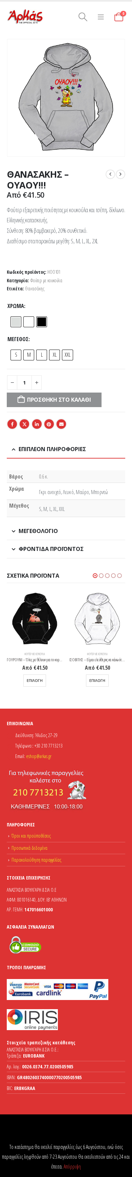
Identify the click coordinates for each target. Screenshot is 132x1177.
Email (61, 424)
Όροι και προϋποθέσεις (31, 835)
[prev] (110, 174)
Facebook (12, 424)
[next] (120, 174)
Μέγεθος (17, 339)
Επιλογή (35, 680)
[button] (83, 17)
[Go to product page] (35, 619)
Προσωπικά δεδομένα (29, 848)
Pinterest (49, 424)
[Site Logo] (25, 17)
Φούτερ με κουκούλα (46, 280)
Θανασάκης (34, 288)
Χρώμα (15, 306)
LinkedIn (36, 424)
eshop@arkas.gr (38, 756)
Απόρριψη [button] (72, 1166)
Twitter (24, 424)
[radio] (16, 322)
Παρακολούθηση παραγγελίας (36, 860)
